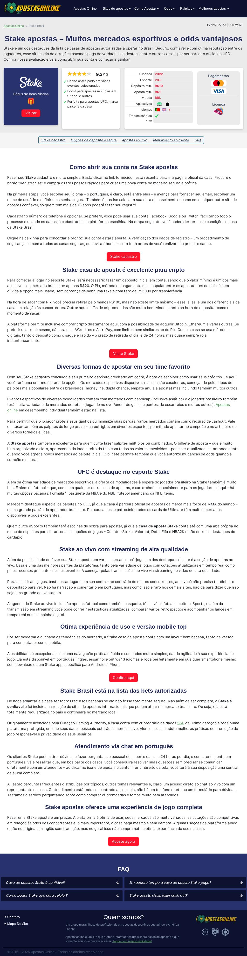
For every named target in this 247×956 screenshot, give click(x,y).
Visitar (31, 113)
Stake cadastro (53, 140)
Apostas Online (85, 8)
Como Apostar (145, 8)
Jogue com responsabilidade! (132, 941)
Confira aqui (123, 677)
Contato (13, 917)
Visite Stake (123, 353)
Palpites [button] (186, 8)
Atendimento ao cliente (171, 140)
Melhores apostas (212, 8)
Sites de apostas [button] (115, 8)
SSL (180, 723)
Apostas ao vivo (134, 140)
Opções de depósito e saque (94, 140)
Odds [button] (168, 8)
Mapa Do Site (17, 924)
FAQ (197, 140)
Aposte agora (123, 841)
